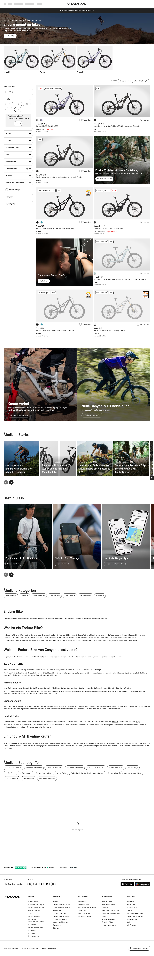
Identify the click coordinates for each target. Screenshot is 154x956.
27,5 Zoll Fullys (132, 768)
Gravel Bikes (131, 904)
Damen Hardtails (28, 778)
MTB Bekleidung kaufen (91, 415)
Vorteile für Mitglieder (61, 922)
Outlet (129, 922)
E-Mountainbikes (39, 596)
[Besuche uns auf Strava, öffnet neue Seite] (47, 884)
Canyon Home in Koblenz (61, 916)
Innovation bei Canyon (36, 904)
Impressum (32, 924)
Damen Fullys (61, 773)
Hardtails (115, 721)
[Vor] (11, 482)
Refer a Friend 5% (83, 913)
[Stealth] (37, 120)
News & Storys (58, 910)
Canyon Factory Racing (36, 907)
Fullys (138, 721)
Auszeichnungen (34, 910)
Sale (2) (11, 92)
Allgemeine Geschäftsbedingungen (36, 920)
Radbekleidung (132, 919)
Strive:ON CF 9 (99, 124)
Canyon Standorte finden (61, 904)
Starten (18, 123)
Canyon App (57, 925)
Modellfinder (81, 901)
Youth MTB (100, 596)
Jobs (30, 913)
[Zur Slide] (115, 482)
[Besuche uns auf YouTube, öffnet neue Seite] (41, 884)
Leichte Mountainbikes (95, 773)
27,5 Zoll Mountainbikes (95, 768)
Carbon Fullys (113, 773)
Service (39, 4)
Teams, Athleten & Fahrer (61, 907)
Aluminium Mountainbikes (131, 773)
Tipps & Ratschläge (59, 913)
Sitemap (56, 928)
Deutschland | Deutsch (140, 948)
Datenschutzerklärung (36, 927)
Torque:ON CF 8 (41, 124)
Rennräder (130, 901)
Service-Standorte (108, 904)
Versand (105, 907)
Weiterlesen (44, 281)
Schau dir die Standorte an (19, 415)
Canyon (6, 20)
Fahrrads (12, 746)
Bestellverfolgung (108, 922)
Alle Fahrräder (132, 925)
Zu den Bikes (10, 36)
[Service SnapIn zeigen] (152, 478)
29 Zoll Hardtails (25, 773)
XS (9, 104)
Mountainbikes (17, 20)
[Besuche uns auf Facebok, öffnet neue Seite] (30, 884)
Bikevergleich (82, 910)
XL (18, 109)
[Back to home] (77, 4)
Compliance (32, 930)
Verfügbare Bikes (83, 904)
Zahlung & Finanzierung (110, 910)
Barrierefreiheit (33, 936)
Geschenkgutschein (84, 916)
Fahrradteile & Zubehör (135, 916)
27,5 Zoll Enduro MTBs (13, 768)
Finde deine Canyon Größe (86, 907)
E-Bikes (129, 910)
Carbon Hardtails (77, 773)
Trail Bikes (24, 596)
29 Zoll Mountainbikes (75, 768)
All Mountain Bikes (115, 768)
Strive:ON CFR (98, 277)
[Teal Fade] (41, 222)
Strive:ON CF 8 (41, 175)
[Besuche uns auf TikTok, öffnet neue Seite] (53, 884)
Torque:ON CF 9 (99, 226)
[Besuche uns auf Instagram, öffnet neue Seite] (35, 884)
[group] (76, 59)
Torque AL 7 (40, 226)
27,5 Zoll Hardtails (12, 778)
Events (55, 901)
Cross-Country (55, 596)
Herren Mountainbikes (34, 768)
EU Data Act (32, 933)
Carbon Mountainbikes (44, 773)
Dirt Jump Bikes (85, 596)
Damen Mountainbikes (54, 768)
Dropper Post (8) (14, 189)
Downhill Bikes (69, 596)
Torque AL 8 (40, 328)
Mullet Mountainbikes (47, 778)
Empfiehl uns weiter (104, 179)
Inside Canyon (33, 901)
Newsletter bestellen (15, 884)
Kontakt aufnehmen (109, 925)
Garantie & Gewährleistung (111, 913)
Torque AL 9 (98, 328)
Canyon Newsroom (34, 916)
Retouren (105, 916)
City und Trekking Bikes (135, 913)
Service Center (107, 901)
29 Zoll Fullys (10, 773)
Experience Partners (60, 919)
